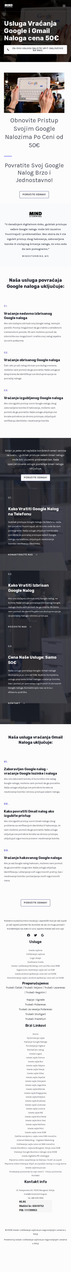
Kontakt (35, 1175)
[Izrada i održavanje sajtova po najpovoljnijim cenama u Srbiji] (9, 6)
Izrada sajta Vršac (35, 1073)
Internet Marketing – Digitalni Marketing (35, 1140)
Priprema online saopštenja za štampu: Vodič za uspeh (35, 1160)
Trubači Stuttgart (35, 1014)
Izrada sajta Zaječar (35, 1077)
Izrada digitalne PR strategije (35, 1156)
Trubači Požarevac (35, 1004)
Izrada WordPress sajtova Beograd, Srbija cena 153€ (35, 1148)
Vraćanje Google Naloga (35, 1042)
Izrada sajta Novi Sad (35, 1120)
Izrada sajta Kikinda (35, 1089)
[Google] (42, 935)
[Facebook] (28, 935)
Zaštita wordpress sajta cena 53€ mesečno (35, 1136)
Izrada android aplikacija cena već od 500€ (35, 974)
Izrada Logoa (35, 1053)
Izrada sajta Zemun (35, 1057)
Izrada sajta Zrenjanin (35, 1081)
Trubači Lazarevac (54, 987)
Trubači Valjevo (33, 987)
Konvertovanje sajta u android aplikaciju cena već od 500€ (35, 978)
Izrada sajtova (35, 950)
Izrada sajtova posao (35, 1167)
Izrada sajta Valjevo (35, 1065)
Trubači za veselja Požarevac (35, 1009)
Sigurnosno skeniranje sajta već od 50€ (36, 970)
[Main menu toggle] (64, 5)
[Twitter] (35, 935)
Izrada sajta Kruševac (35, 1101)
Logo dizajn (35, 958)
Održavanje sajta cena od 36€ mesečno (36, 1144)
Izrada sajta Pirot (36, 1128)
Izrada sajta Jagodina (35, 1085)
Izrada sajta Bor (35, 1061)
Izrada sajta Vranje (35, 1069)
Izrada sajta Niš (35, 1112)
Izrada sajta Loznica (35, 1108)
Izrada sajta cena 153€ (35, 1132)
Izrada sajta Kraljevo (35, 1097)
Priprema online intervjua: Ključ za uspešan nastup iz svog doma (35, 1163)
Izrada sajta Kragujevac (35, 1093)
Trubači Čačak (14, 987)
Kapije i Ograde (36, 999)
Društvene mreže (36, 962)
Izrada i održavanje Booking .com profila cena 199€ (35, 966)
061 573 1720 (37, 1198)
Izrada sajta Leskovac (35, 1105)
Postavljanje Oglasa (35, 1045)
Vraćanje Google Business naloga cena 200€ (35, 1152)
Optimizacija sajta (35, 1038)
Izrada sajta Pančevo (35, 1124)
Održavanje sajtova (35, 954)
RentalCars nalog (35, 1049)
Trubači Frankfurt (35, 1018)
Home (35, 1034)
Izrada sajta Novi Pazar (35, 1116)
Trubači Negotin (35, 992)
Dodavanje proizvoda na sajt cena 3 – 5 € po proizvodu (35, 1171)
